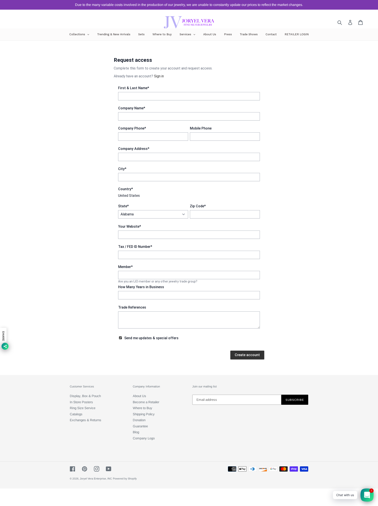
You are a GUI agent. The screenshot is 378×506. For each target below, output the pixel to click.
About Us (139, 396)
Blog (136, 432)
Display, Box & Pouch (85, 396)
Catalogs (76, 414)
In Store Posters (81, 402)
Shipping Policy (144, 414)
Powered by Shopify (125, 478)
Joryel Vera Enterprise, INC (96, 478)
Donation (139, 420)
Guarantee (140, 426)
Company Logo (144, 438)
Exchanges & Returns (85, 420)
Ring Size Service (82, 408)
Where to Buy (142, 408)
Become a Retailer (146, 402)
